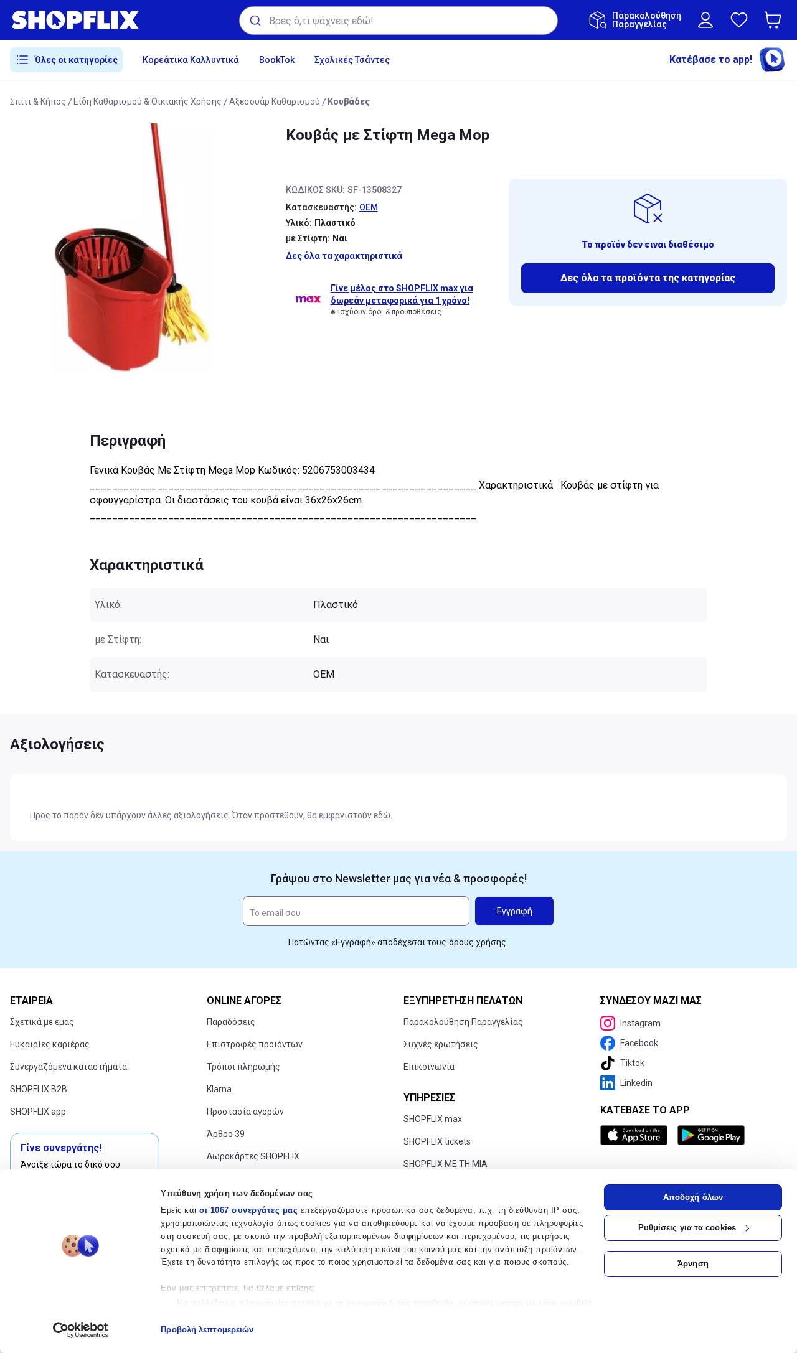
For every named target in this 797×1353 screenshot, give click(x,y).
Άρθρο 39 (226, 1134)
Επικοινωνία (429, 1067)
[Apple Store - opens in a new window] (636, 1135)
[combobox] (398, 20)
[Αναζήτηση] (254, 20)
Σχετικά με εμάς (42, 1022)
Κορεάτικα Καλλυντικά (191, 60)
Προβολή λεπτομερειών (207, 1329)
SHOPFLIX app (38, 1112)
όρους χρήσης (477, 942)
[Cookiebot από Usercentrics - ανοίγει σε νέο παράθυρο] (80, 1330)
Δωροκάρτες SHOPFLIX (253, 1156)
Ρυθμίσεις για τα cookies (687, 1227)
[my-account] (705, 20)
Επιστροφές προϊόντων (255, 1044)
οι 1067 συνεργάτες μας (248, 1210)
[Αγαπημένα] (739, 20)
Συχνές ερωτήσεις (440, 1044)
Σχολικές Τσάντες (352, 60)
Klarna (219, 1089)
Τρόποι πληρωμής (243, 1067)
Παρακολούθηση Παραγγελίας (463, 1022)
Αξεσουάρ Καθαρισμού (274, 101)
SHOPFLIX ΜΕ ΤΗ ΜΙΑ (445, 1164)
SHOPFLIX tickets (437, 1141)
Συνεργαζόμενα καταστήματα (68, 1067)
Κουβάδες (349, 101)
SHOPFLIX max (432, 1119)
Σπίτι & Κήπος (38, 101)
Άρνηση (693, 1263)
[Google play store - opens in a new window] (711, 1135)
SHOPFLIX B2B (38, 1089)
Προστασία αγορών (245, 1112)
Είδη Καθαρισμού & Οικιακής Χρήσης (147, 101)
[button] (775, 20)
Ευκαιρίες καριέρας (50, 1044)
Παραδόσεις (231, 1022)
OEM (368, 207)
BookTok (277, 60)
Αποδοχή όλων (693, 1197)
